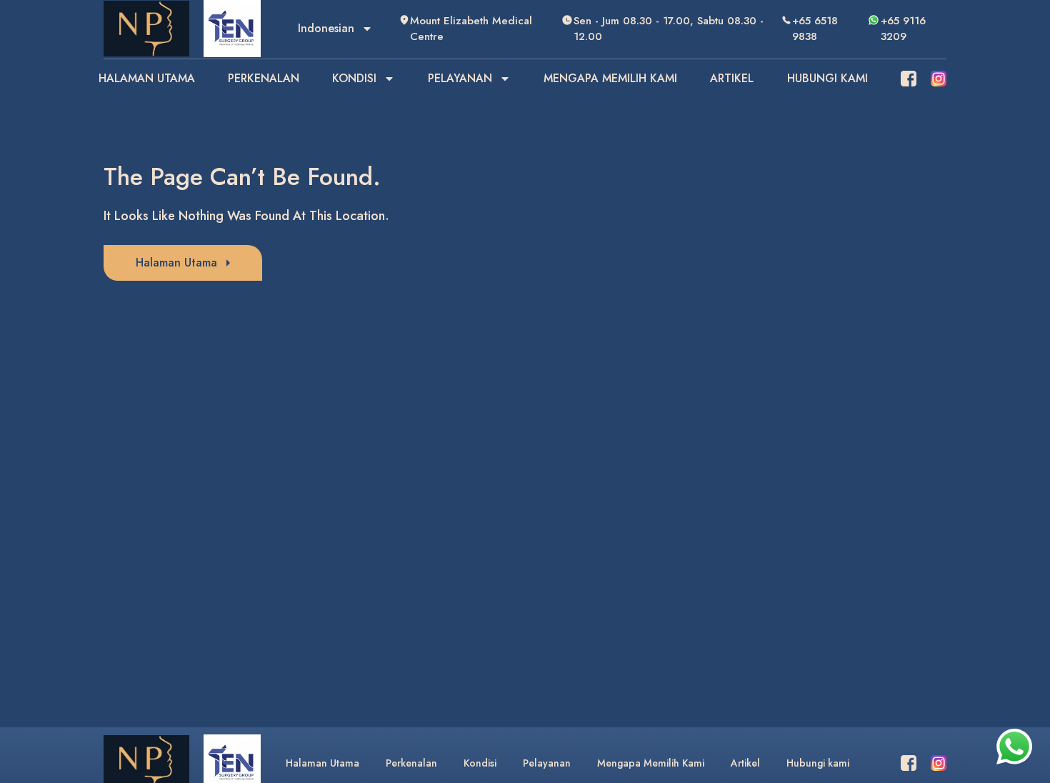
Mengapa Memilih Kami (650, 763)
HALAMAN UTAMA (147, 78)
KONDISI (354, 78)
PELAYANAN (460, 78)
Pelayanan (547, 763)
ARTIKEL (732, 78)
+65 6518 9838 (815, 29)
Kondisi (480, 763)
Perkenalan (411, 763)
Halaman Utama (322, 763)
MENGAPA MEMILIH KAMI (610, 78)
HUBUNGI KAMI (827, 78)
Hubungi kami (817, 763)
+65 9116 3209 (903, 29)
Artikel (745, 763)
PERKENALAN (263, 78)
